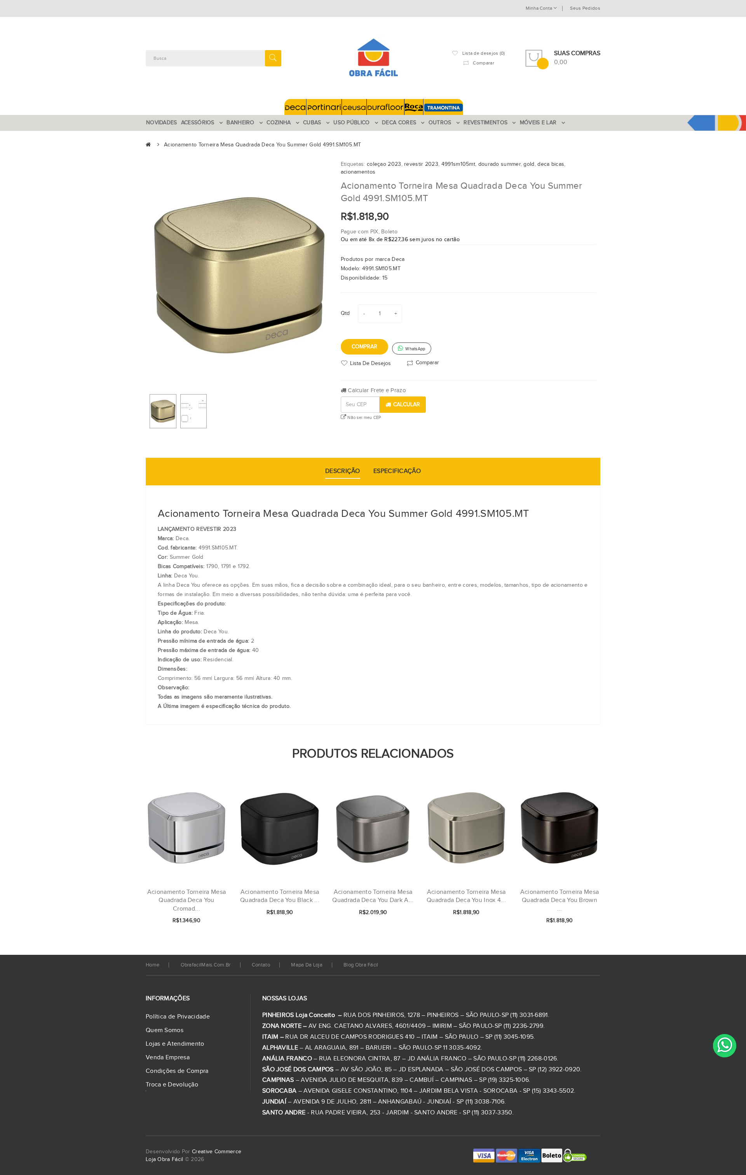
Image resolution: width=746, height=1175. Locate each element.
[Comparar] (209, 921)
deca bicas (550, 164)
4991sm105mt (458, 164)
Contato (261, 965)
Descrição (342, 471)
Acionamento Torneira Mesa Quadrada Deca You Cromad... (186, 900)
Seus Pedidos (585, 8)
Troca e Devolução (172, 1084)
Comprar (364, 347)
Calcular (406, 405)
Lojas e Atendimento (175, 1044)
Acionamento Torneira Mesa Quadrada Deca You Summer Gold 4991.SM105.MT (262, 145)
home (152, 965)
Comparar (427, 362)
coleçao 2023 (384, 164)
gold (528, 164)
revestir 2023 (421, 164)
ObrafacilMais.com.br (206, 965)
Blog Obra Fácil (360, 965)
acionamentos (358, 172)
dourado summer (499, 164)
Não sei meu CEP (363, 417)
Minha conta (539, 8)
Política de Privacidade (178, 1016)
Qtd (345, 313)
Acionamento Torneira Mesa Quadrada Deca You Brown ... (559, 900)
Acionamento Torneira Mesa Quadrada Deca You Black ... (279, 896)
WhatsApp (414, 348)
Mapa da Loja (306, 965)
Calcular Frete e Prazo (376, 390)
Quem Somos (164, 1030)
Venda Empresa (168, 1057)
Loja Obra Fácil (164, 1159)
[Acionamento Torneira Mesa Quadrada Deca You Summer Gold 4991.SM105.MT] (163, 411)
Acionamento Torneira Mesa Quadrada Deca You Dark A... (372, 896)
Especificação (397, 471)
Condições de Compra (177, 1071)
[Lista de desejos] (196, 921)
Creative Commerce (216, 1152)
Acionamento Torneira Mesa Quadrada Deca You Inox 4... (466, 896)
